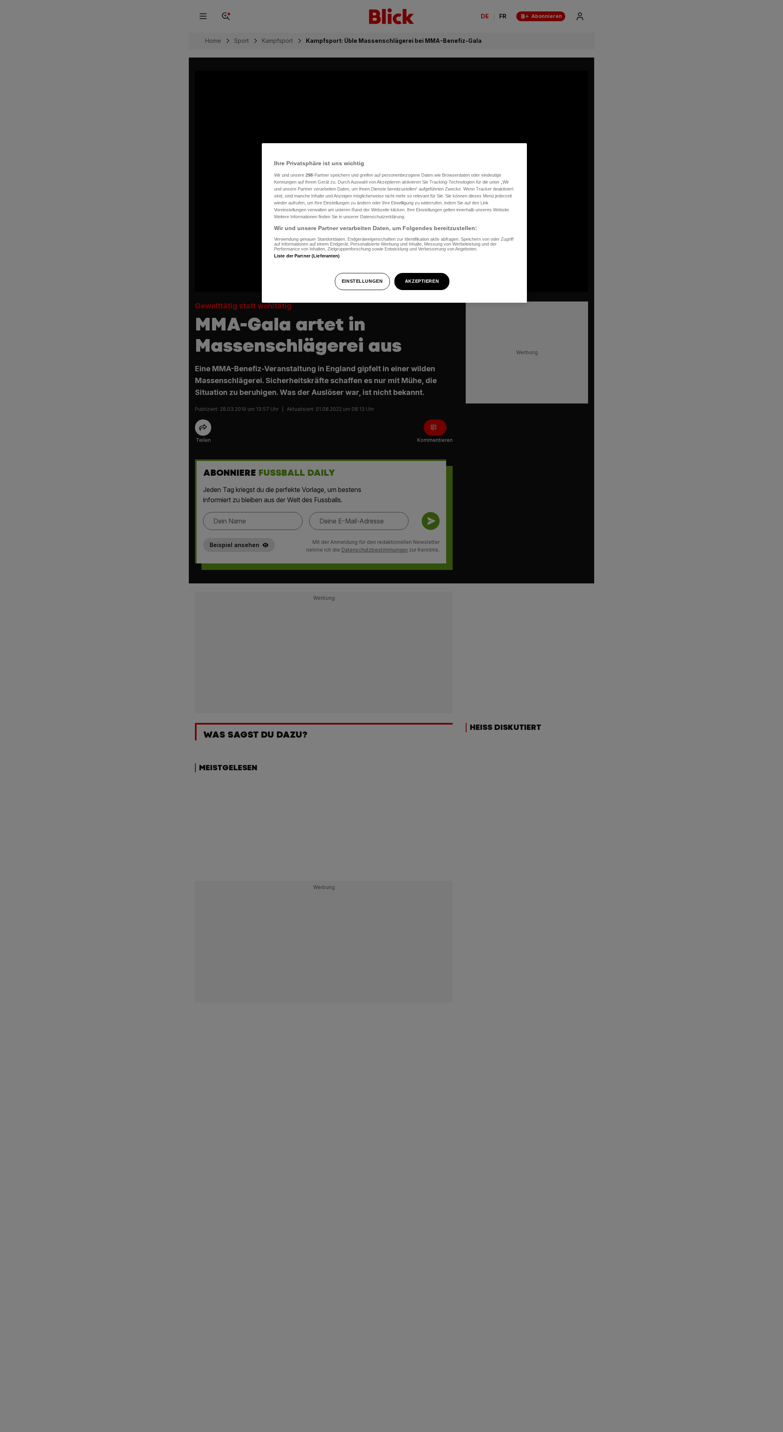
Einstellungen (362, 281)
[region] (394, 223)
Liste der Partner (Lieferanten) (307, 255)
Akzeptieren (422, 281)
